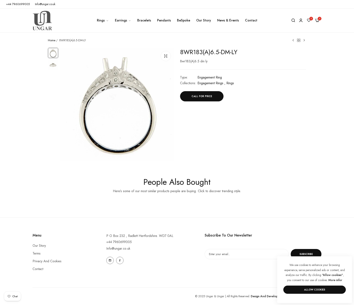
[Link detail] (110, 260)
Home (51, 40)
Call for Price (202, 96)
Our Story (39, 245)
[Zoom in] (166, 56)
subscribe (306, 254)
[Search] (293, 20)
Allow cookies (314, 290)
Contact (38, 269)
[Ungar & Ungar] (42, 20)
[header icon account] (301, 20)
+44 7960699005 (119, 242)
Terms (37, 253)
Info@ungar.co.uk (118, 248)
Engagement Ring (209, 77)
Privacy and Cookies (47, 261)
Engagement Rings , (211, 83)
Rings (230, 83)
